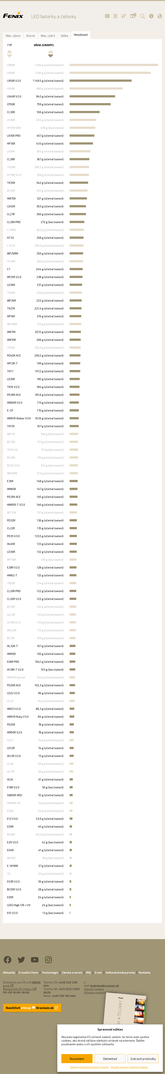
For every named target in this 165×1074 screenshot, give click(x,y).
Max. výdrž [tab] (48, 35)
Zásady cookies (94, 989)
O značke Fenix (28, 972)
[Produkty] (107, 16)
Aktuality (9, 972)
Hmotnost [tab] (81, 34)
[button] (142, 16)
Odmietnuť (110, 1059)
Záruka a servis (72, 972)
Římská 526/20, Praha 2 (18, 989)
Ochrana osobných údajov (100, 992)
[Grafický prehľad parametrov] (123, 16)
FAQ (88, 972)
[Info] (151, 16)
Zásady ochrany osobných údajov (129, 1067)
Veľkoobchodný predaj (120, 972)
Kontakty (144, 972)
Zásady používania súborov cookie (89, 1067)
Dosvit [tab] (30, 35)
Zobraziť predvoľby (143, 1059)
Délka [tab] (64, 35)
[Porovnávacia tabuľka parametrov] (115, 16)
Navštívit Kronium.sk (30, 1008)
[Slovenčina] (160, 16)
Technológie (50, 972)
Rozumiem (77, 1059)
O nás (98, 972)
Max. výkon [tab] (13, 35)
